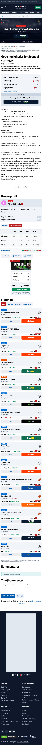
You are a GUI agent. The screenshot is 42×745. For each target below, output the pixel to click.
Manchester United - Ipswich (10, 412)
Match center (5, 20)
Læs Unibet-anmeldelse (10, 91)
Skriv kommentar (8, 596)
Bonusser (14, 12)
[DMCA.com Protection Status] (9, 736)
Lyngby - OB (5, 346)
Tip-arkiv (18, 256)
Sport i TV (4, 698)
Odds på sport (5, 690)
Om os (24, 713)
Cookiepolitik (26, 724)
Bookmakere (5, 12)
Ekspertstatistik (15, 226)
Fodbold (3, 42)
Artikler (3, 692)
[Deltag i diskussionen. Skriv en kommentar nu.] (21, 588)
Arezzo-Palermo (6, 446)
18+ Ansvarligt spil (23, 742)
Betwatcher (5, 713)
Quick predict (26, 304)
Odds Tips (4, 687)
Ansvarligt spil (5, 724)
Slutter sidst (5, 546)
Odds (26, 12)
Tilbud (24, 702)
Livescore (4, 718)
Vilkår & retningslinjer (29, 718)
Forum (32, 12)
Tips (21, 12)
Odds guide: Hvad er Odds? (9, 721)
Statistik (5, 226)
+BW (38, 21)
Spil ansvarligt (6, 1)
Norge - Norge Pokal (27, 42)
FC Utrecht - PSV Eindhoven (10, 312)
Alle (3, 304)
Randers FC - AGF (7, 396)
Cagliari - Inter (5, 462)
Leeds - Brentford (7, 362)
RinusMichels (10, 46)
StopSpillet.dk (3, 2)
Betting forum (5, 710)
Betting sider (26, 687)
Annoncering (26, 716)
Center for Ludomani (7, 700)
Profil (7, 256)
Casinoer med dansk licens (30, 700)
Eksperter (4, 695)
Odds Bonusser (27, 690)
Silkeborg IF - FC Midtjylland (10, 329)
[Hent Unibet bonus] (21, 265)
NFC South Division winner (9, 529)
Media (38, 12)
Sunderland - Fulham (8, 379)
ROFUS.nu (19, 1)
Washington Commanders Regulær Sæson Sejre (16, 479)
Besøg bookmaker (21, 289)
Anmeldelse (21, 283)
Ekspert (10, 304)
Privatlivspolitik (27, 721)
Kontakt (24, 710)
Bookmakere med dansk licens (29, 696)
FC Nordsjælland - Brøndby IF (10, 429)
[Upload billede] (22, 596)
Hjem (3, 16)
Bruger (17, 304)
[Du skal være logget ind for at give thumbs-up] (10, 48)
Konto (38, 7)
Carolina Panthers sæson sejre (11, 513)
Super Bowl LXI (6, 496)
